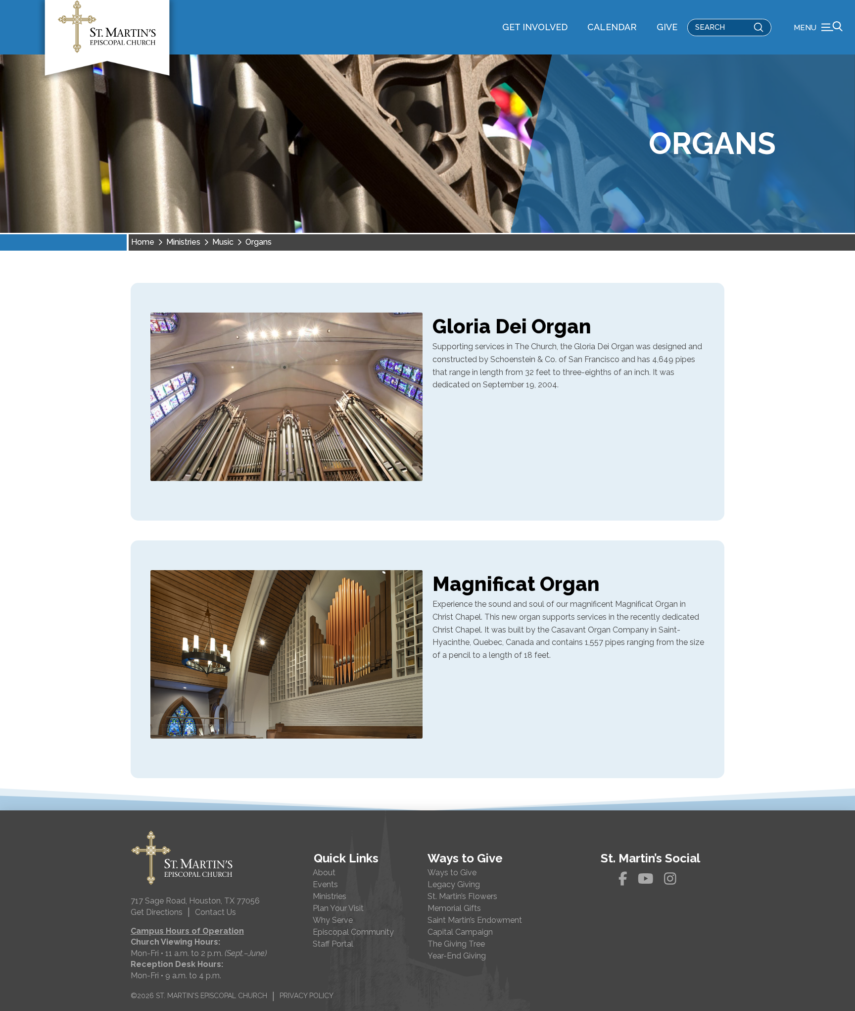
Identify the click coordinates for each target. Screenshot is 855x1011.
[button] (818, 27)
